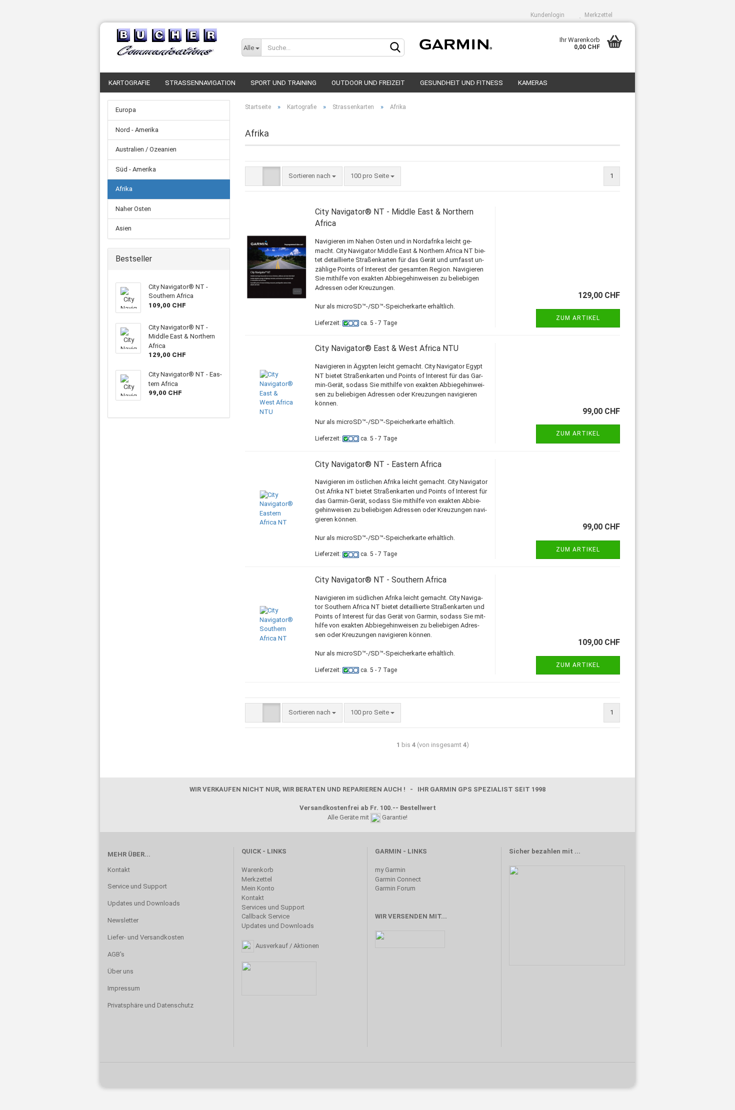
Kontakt (119, 870)
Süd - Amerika (136, 169)
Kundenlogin (546, 15)
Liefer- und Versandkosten (146, 937)
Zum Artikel (578, 318)
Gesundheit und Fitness (461, 82)
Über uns (121, 971)
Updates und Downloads (144, 903)
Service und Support (137, 886)
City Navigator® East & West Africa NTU (386, 348)
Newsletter (123, 920)
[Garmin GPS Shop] (167, 42)
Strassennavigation (200, 82)
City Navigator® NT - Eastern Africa (378, 464)
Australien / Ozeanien (146, 149)
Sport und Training (283, 82)
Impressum (124, 988)
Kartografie (129, 82)
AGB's (116, 954)
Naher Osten (133, 208)
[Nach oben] (707, 1095)
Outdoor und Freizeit (368, 82)
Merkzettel (597, 15)
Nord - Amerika (137, 130)
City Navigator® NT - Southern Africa (380, 579)
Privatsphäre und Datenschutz (151, 1005)
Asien (124, 228)
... (577, 851)
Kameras (533, 82)
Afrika (124, 188)
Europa (126, 110)
